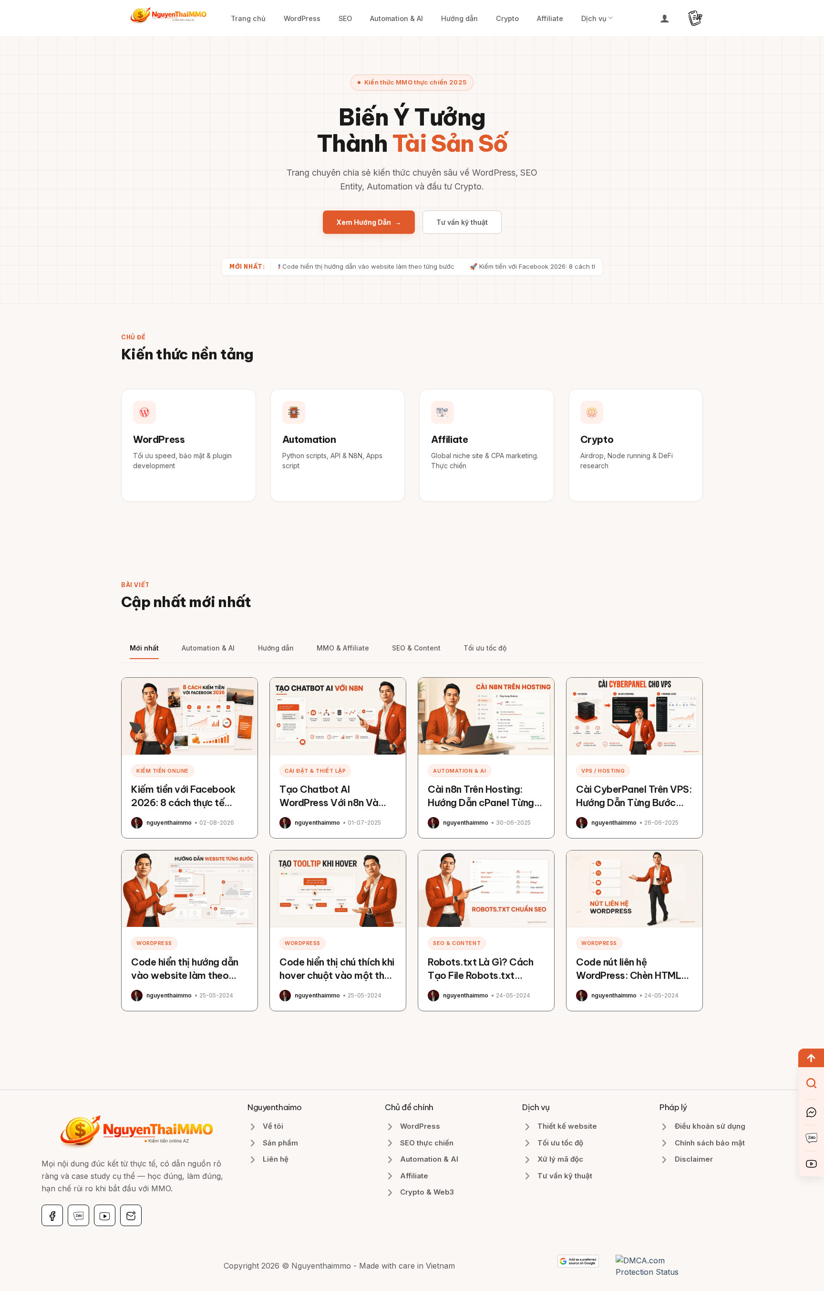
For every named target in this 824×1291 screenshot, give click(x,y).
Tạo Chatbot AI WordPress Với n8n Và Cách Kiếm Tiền (328, 802)
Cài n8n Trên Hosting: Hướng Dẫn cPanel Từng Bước (481, 802)
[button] (665, 18)
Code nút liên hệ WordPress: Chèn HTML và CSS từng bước (628, 975)
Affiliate (550, 18)
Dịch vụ (594, 18)
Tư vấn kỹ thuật (462, 222)
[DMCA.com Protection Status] (659, 1265)
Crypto (507, 18)
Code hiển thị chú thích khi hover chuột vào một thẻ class (336, 975)
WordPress (302, 18)
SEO (345, 18)
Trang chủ (248, 18)
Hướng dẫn (459, 18)
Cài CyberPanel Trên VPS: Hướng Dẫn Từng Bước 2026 (633, 802)
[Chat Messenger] (811, 1112)
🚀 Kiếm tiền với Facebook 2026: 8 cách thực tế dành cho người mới (538, 266)
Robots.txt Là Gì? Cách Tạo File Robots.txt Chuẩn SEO (480, 975)
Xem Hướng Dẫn (369, 222)
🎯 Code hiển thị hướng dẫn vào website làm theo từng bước (330, 266)
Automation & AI (396, 18)
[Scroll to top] (811, 1058)
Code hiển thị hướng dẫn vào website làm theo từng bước (184, 975)
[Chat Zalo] (811, 1138)
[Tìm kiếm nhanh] (811, 1083)
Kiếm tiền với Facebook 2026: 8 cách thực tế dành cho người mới (183, 802)
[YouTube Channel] (811, 1164)
